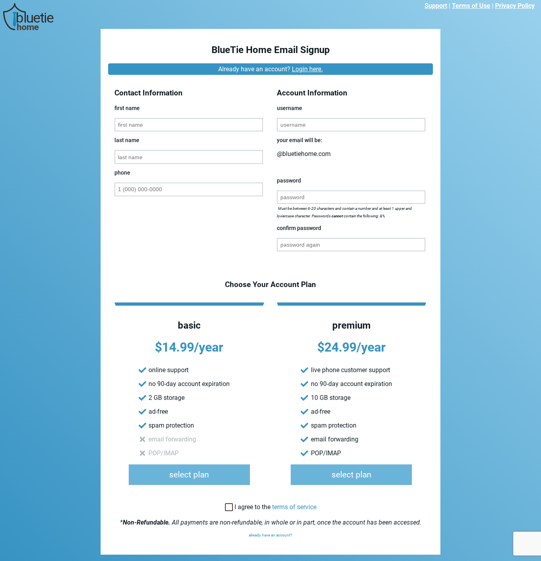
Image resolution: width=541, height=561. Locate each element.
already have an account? (270, 535)
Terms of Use (471, 6)
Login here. (307, 69)
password (289, 180)
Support (436, 6)
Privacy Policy (515, 6)
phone (122, 172)
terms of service (294, 507)
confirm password (299, 228)
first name (127, 108)
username (289, 108)
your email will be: (299, 140)
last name (126, 140)
